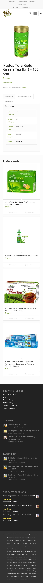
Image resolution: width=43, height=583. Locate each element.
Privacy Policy (22, 4)
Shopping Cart (22, 1)
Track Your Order (9, 408)
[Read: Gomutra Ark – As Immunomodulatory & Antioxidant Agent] (5, 437)
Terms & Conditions (10, 405)
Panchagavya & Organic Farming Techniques (23, 431)
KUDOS (24, 87)
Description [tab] (9, 96)
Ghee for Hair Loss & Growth (18, 425)
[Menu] (34, 13)
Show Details (30, 212)
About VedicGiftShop (10, 394)
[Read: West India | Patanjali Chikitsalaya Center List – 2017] (5, 467)
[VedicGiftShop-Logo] (17, 13)
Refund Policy (8, 403)
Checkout (32, 1)
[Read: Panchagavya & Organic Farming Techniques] (5, 431)
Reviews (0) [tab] (9, 101)
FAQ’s (5, 397)
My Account (12, 1)
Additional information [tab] (24, 96)
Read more (13, 212)
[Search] (29, 13)
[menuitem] (12, 1)
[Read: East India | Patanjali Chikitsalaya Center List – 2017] (5, 459)
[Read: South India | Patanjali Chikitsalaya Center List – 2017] (5, 476)
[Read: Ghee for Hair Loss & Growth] (5, 425)
